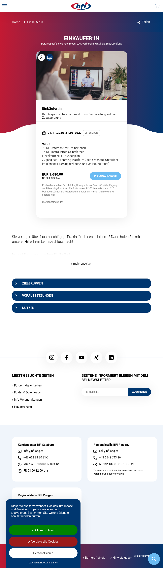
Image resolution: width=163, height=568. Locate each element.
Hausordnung (23, 407)
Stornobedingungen (52, 202)
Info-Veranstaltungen (28, 399)
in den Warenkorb (105, 176)
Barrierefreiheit (95, 557)
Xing (96, 357)
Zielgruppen (32, 283)
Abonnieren (139, 391)
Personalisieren (43, 553)
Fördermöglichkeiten (28, 385)
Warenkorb (157, 6)
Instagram (52, 357)
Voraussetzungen (37, 295)
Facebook (67, 357)
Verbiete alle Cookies (45, 541)
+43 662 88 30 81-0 (35, 457)
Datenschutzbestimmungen (43, 562)
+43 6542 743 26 (110, 457)
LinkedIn (111, 357)
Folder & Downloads (27, 392)
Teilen (146, 22)
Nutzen (28, 308)
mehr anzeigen (82, 263)
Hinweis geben (122, 557)
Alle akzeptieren (44, 530)
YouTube (81, 357)
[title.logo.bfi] (81, 6)
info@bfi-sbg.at (33, 451)
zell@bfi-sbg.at (108, 451)
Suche (154, 559)
